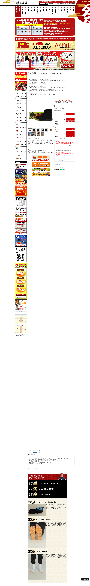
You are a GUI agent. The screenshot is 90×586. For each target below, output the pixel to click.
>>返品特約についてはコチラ (60, 155)
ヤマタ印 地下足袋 (42, 89)
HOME (29, 72)
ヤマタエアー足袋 (50, 89)
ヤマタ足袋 (36, 89)
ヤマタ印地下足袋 (42, 86)
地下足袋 (36, 72)
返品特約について (57, 164)
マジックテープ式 (42, 82)
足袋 (32, 72)
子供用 (40, 75)
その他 (49, 79)
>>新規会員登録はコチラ (61, 160)
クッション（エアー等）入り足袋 (40, 79)
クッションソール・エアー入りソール (46, 93)
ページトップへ (85, 579)
